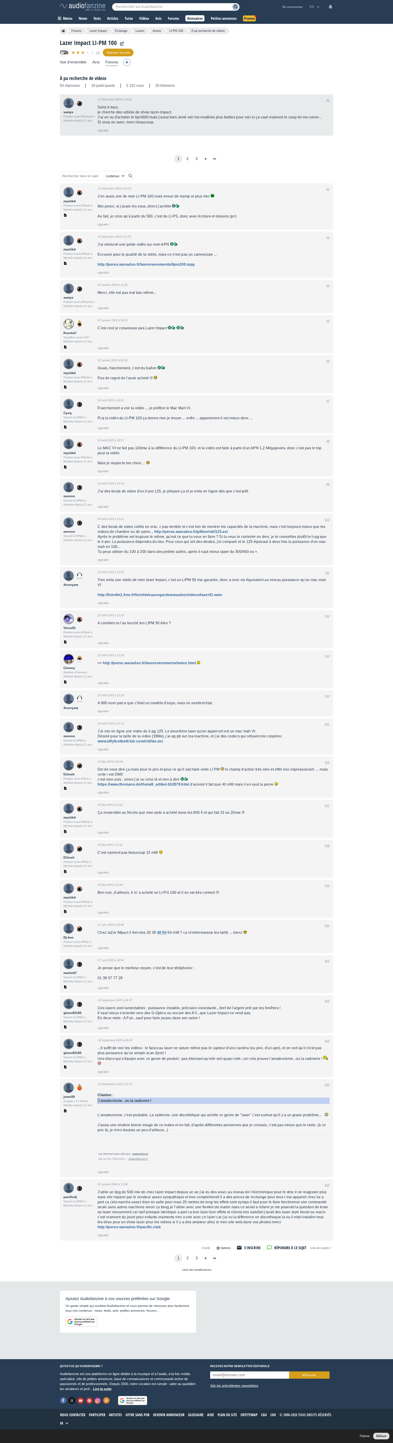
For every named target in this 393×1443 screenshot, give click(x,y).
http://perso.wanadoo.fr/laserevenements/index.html (149, 663)
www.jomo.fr (140, 1154)
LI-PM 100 (176, 30)
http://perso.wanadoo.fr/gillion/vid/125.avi (191, 532)
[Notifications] (330, 7)
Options (226, 1248)
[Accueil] (63, 30)
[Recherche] (235, 7)
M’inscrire (309, 1375)
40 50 (162, 932)
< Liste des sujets (320, 1248)
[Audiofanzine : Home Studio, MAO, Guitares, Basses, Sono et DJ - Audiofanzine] (82, 7)
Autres (157, 30)
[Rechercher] (130, 175)
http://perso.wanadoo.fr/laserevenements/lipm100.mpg (146, 264)
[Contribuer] (127, 62)
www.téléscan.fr (138, 1159)
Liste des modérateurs (197, 1269)
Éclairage (121, 30)
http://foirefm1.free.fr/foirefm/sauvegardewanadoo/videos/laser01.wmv (160, 595)
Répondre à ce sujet (290, 1247)
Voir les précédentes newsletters (234, 1386)
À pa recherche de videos (83, 78)
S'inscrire (252, 1247)
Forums (76, 30)
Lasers (140, 30)
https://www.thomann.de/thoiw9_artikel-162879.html (143, 784)
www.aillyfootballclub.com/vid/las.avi (130, 741)
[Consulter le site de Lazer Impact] (121, 44)
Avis (96, 62)
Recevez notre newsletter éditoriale (240, 1366)
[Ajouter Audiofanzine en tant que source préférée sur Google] (81, 1322)
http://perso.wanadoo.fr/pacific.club (129, 1227)
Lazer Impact (98, 30)
